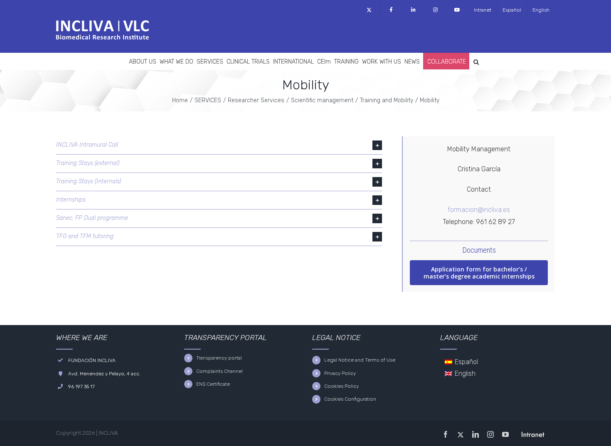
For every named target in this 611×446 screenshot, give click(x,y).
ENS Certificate (213, 384)
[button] (476, 61)
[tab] (219, 145)
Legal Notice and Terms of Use (359, 360)
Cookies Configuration (350, 399)
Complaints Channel (219, 371)
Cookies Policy (341, 386)
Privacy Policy (340, 373)
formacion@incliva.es (479, 210)
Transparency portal (219, 358)
